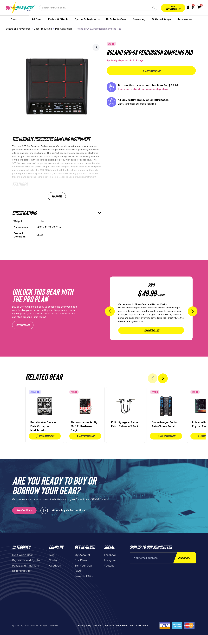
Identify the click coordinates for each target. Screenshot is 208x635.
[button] (96, 47)
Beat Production (43, 28)
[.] (44, 510)
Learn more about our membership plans (143, 89)
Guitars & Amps (161, 19)
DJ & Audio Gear (116, 19)
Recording (139, 19)
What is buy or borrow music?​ (69, 510)
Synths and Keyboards (18, 28)
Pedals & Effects (58, 19)
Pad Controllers (63, 28)
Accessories (184, 19)
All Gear (37, 19)
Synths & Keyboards (87, 19)
